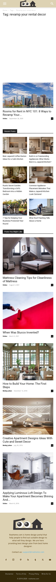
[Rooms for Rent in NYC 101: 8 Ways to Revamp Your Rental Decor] (28, 95)
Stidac (5, 118)
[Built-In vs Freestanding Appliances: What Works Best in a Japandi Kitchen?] (41, 145)
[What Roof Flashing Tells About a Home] (41, 207)
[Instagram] (13, 559)
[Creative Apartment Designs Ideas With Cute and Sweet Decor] (28, 416)
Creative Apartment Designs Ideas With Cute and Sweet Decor (27, 440)
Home (5, 10)
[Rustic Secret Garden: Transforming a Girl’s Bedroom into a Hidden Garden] (15, 174)
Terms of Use (21, 574)
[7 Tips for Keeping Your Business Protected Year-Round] (15, 207)
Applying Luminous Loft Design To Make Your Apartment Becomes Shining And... (28, 496)
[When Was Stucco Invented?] (28, 310)
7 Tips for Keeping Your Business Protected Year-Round (13, 221)
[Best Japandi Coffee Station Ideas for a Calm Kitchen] (15, 145)
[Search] (52, 3)
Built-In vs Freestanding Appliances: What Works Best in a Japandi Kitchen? (40, 159)
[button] (4, 3)
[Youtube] (50, 560)
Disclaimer (9, 574)
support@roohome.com (33, 552)
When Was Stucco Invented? (21, 332)
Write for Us (46, 574)
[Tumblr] (35, 560)
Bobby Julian (7, 391)
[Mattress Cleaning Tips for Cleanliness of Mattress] (28, 255)
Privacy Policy (34, 574)
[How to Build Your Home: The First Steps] (28, 361)
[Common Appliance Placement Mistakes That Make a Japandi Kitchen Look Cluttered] (41, 174)
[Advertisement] (28, 53)
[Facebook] (6, 560)
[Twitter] (42, 560)
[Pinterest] (20, 560)
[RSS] (28, 560)
